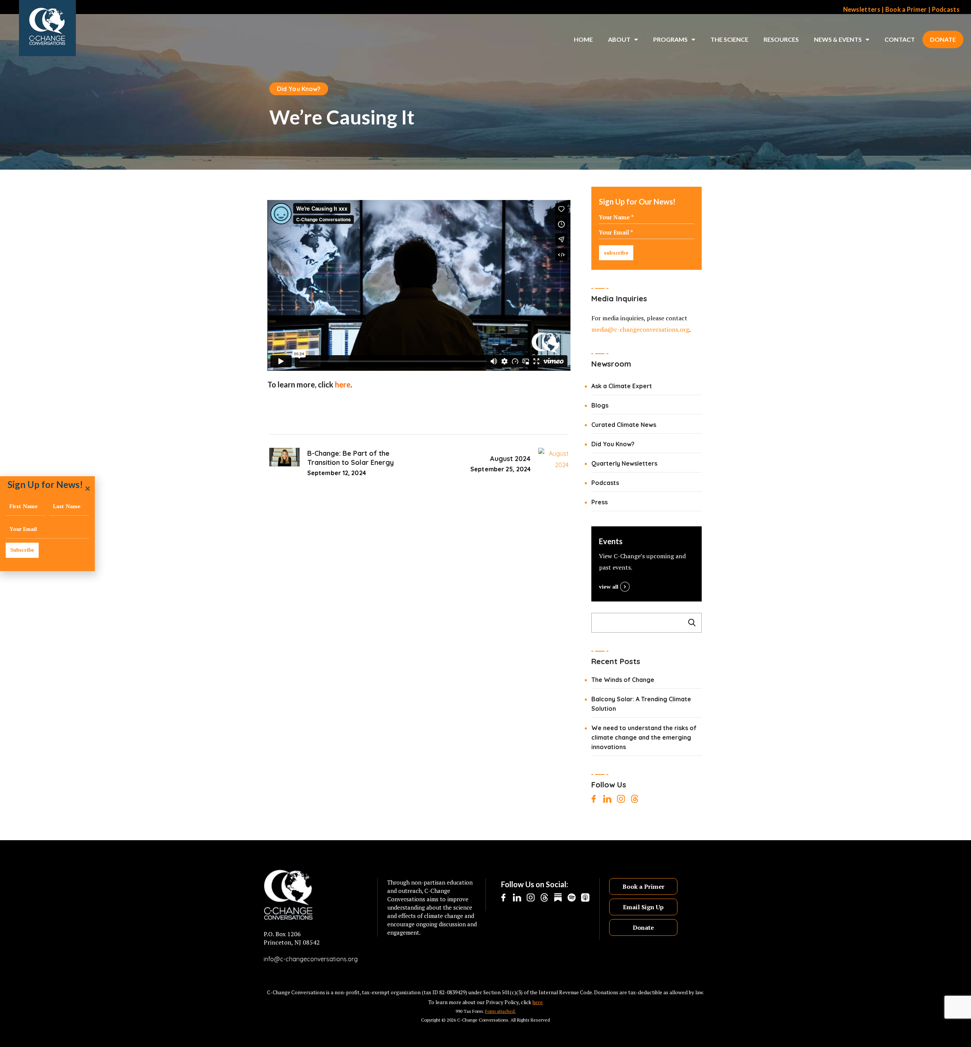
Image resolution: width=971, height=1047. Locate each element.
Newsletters (861, 9)
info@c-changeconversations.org (311, 959)
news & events (838, 39)
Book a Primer (906, 9)
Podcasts (946, 9)
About (619, 39)
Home (583, 39)
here (342, 384)
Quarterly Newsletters (624, 463)
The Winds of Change (622, 679)
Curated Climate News (623, 424)
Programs (670, 39)
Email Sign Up (643, 907)
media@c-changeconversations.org (640, 329)
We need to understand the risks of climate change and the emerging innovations (643, 737)
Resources (781, 39)
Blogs (599, 405)
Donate (943, 39)
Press (599, 502)
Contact (900, 39)
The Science (729, 39)
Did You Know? (299, 89)
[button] (88, 488)
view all (608, 586)
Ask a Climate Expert (621, 386)
